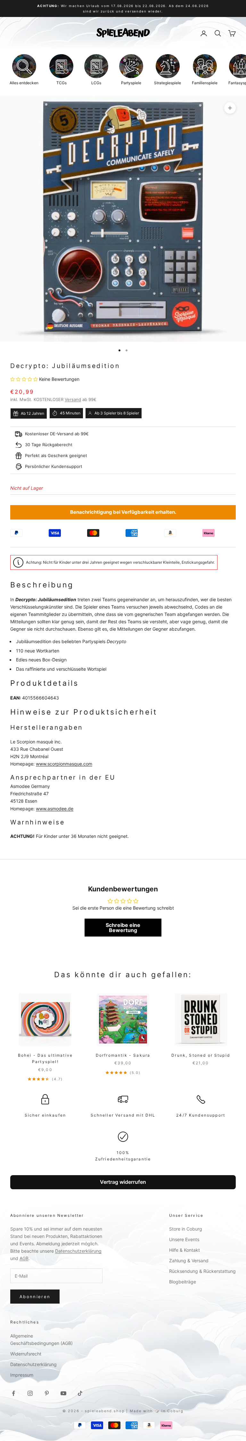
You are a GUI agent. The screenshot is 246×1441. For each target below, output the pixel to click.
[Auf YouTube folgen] (63, 1393)
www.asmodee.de (54, 808)
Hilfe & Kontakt (184, 1250)
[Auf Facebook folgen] (13, 1393)
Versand (73, 399)
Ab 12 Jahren (32, 413)
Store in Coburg (185, 1229)
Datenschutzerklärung (78, 1251)
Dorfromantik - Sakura (123, 1055)
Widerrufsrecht (25, 1353)
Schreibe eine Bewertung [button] (123, 927)
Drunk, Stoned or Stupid (200, 1055)
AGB (24, 1258)
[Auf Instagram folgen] (30, 1393)
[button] (24, 379)
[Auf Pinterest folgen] (47, 1393)
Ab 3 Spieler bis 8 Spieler (116, 413)
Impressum (21, 1375)
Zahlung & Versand (189, 1260)
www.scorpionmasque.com (64, 763)
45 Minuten (70, 413)
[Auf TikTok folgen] (80, 1393)
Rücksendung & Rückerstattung (202, 1271)
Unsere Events (184, 1239)
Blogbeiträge (182, 1281)
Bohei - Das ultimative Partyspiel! (45, 1058)
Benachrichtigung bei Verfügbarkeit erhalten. (123, 512)
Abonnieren (35, 1296)
